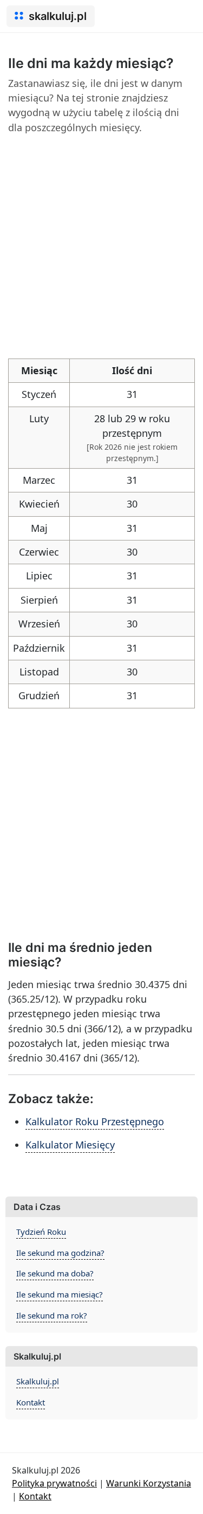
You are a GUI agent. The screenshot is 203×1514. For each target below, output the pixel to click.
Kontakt (30, 1402)
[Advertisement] (101, 245)
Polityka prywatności (54, 1483)
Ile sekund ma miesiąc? (59, 1294)
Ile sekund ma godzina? (60, 1252)
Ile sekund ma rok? (51, 1315)
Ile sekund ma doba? (55, 1273)
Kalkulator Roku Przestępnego (94, 1121)
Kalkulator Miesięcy (70, 1144)
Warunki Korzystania (148, 1483)
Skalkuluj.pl (37, 1381)
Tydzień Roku (41, 1231)
